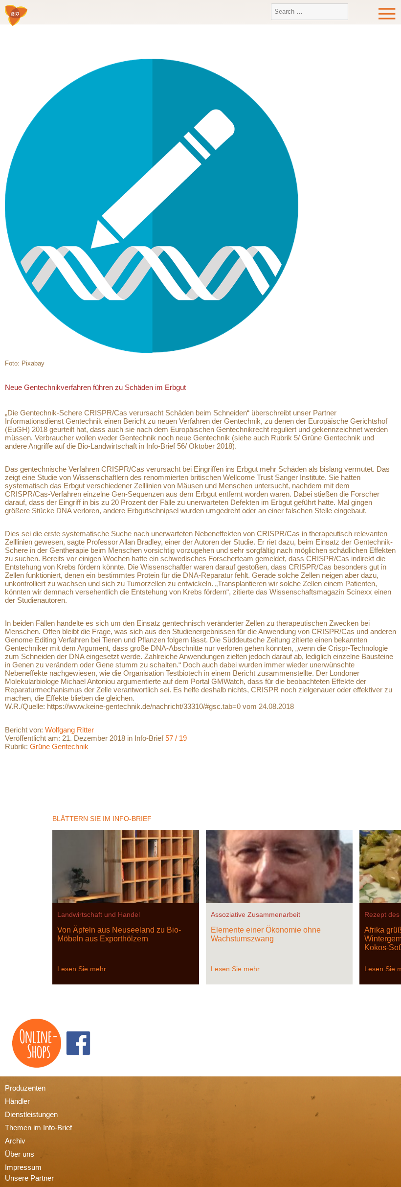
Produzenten (25, 1088)
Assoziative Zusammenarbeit (255, 914)
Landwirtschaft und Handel (98, 914)
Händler (17, 1101)
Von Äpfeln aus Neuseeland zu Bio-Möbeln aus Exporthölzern (119, 934)
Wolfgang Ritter (69, 730)
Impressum (23, 1167)
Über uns (19, 1154)
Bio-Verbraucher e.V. (16, 16)
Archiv (15, 1141)
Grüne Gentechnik (59, 746)
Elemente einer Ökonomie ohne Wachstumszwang (266, 934)
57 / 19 (176, 738)
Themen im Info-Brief (38, 1127)
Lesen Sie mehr (81, 969)
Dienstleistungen (31, 1114)
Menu (387, 14)
